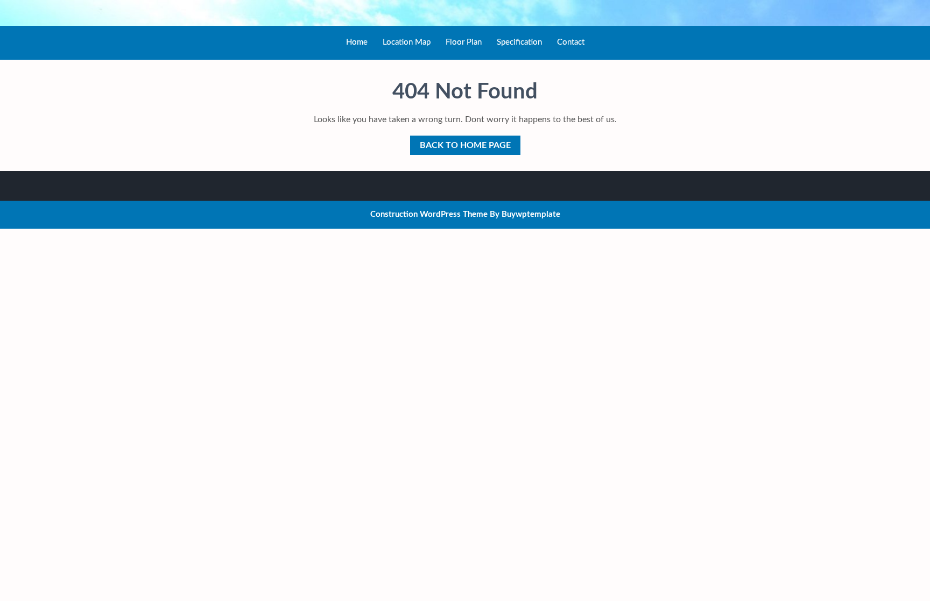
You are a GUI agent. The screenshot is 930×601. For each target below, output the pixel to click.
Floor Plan (464, 42)
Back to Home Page (460, 143)
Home (357, 42)
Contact (570, 42)
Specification (519, 42)
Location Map (407, 42)
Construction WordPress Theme (429, 214)
